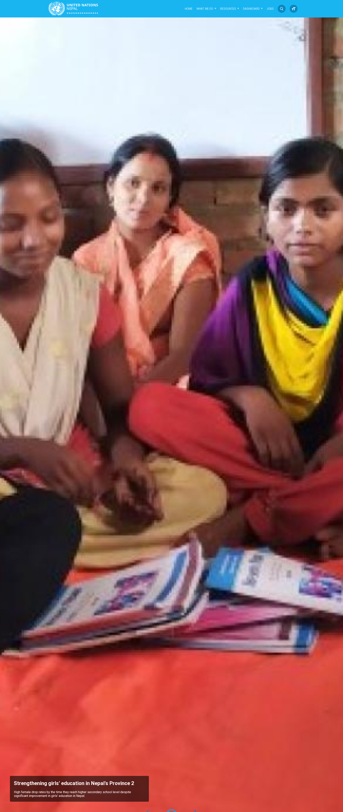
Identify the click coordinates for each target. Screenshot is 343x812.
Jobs (270, 8)
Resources (228, 8)
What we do (205, 8)
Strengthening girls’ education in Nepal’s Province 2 (74, 783)
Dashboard (251, 8)
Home (189, 8)
